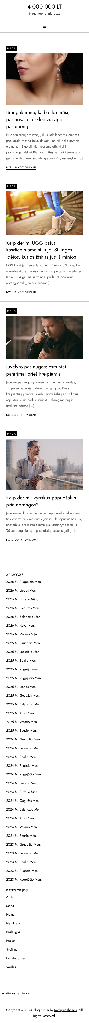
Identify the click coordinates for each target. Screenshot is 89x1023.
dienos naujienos (17, 993)
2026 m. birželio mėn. (22, 599)
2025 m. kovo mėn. (20, 713)
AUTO (10, 897)
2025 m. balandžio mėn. (23, 704)
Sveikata (12, 949)
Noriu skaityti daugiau (21, 167)
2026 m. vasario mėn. (22, 634)
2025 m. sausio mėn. (21, 730)
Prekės (10, 940)
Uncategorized (16, 958)
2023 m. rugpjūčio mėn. (24, 879)
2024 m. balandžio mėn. (23, 809)
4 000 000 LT (44, 6)
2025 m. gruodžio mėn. (23, 643)
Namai (10, 914)
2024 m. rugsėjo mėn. (22, 765)
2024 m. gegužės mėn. (23, 800)
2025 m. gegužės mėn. (23, 695)
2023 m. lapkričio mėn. (23, 853)
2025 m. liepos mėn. (21, 686)
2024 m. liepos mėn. (21, 783)
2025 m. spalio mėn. (21, 660)
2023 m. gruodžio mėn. (23, 844)
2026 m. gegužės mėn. (23, 608)
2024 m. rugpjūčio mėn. (24, 774)
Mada (11, 48)
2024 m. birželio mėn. (22, 791)
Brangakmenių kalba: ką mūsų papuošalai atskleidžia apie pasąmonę (38, 119)
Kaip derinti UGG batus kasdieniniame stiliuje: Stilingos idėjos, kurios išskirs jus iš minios (41, 249)
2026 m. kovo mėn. (20, 625)
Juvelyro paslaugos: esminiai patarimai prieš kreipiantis (36, 370)
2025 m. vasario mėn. (22, 721)
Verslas (11, 967)
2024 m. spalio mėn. (21, 756)
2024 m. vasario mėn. (22, 826)
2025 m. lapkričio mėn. (23, 651)
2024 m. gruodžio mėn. (23, 739)
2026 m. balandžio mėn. (23, 616)
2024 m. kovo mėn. (20, 818)
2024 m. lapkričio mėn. (23, 748)
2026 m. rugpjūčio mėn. (24, 581)
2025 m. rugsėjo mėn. (22, 669)
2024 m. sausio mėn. (21, 835)
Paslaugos (13, 932)
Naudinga (13, 923)
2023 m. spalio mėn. (21, 862)
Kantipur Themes (65, 1010)
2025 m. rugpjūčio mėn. (24, 678)
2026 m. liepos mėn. (21, 590)
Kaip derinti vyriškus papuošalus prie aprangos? (41, 501)
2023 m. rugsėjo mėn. (22, 870)
